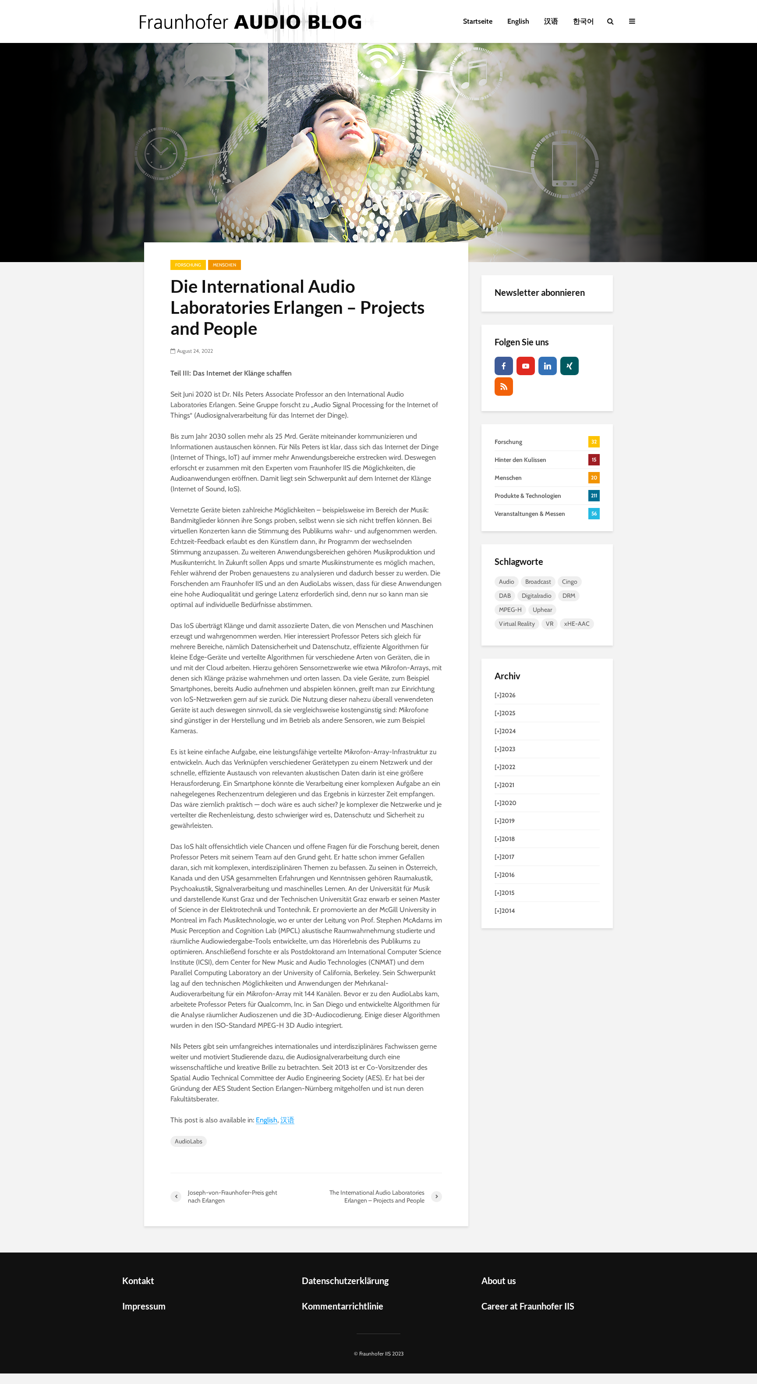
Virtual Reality (517, 624)
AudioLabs (188, 1141)
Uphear (542, 610)
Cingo (569, 582)
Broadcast (538, 582)
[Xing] (569, 366)
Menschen (224, 265)
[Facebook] (504, 366)
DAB (505, 596)
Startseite (477, 21)
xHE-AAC (577, 624)
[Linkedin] (547, 366)
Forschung (188, 265)
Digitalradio (537, 596)
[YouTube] (525, 366)
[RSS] (504, 386)
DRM (568, 596)
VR (549, 624)
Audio (506, 582)
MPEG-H (510, 610)
